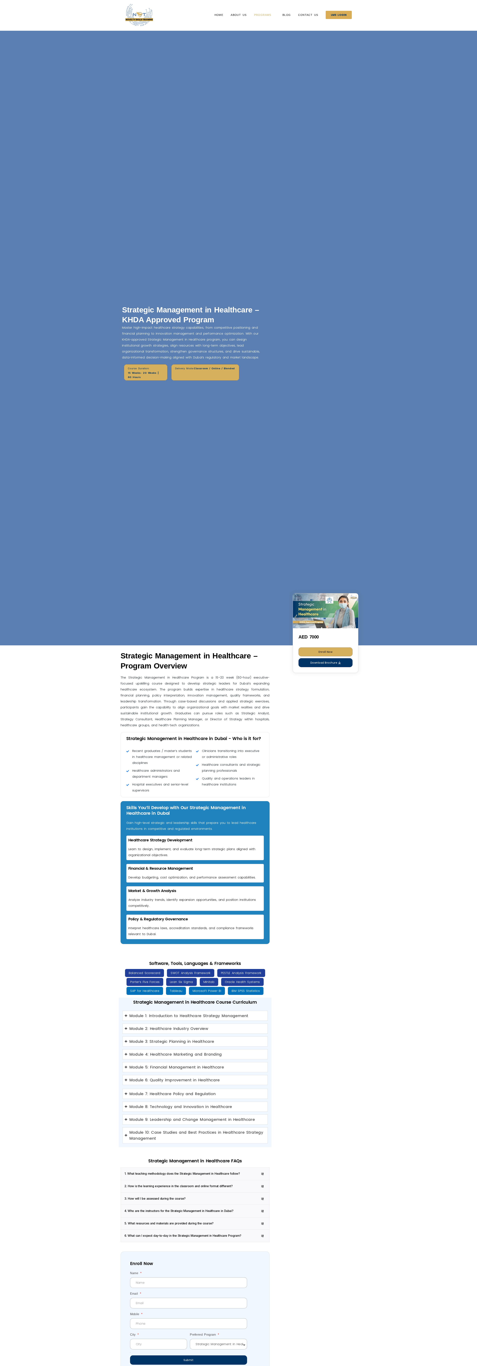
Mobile (135, 1314)
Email (134, 1293)
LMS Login (339, 15)
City (133, 1334)
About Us (239, 14)
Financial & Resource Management (160, 868)
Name (135, 1273)
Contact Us (308, 14)
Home (218, 14)
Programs (262, 14)
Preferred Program (203, 1334)
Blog (286, 14)
